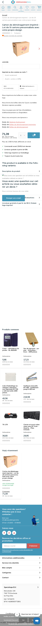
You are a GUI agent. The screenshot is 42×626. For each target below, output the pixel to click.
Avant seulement (11, 75)
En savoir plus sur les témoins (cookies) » (22, 624)
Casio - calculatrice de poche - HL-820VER (10, 349)
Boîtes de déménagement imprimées (22, 125)
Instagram (9, 533)
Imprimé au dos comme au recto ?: (14, 72)
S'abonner (33, 546)
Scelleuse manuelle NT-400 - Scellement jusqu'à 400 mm (30, 387)
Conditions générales (13, 613)
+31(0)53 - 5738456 (14, 523)
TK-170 (5, 425)
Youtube (14, 533)
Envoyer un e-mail (13, 198)
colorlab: (5, 62)
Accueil (4, 15)
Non (33, 620)
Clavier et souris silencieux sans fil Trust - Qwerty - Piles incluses (31, 427)
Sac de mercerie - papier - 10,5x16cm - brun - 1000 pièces (31, 350)
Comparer (17, 33)
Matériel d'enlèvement (17, 122)
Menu (9, 10)
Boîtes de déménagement (18, 127)
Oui (23, 620)
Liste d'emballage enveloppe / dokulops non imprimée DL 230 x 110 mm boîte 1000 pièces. (10, 389)
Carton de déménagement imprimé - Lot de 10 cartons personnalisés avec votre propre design (10, 474)
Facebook (4, 533)
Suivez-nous (7, 528)
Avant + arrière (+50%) (13, 79)
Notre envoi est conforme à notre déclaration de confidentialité (17, 550)
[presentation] (38, 49)
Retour (3, 2)
